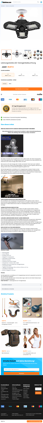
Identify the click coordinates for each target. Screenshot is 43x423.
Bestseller (25, 390)
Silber (10, 83)
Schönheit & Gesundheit (26, 395)
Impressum (3, 399)
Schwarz (5, 83)
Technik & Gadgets (25, 392)
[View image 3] (27, 55)
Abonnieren (21, 373)
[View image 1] (6, 55)
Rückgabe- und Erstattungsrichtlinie (16, 394)
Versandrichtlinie (16, 391)
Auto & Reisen (26, 397)
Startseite (3, 6)
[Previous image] (2, 28)
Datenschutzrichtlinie (16, 396)
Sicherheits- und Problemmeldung (5, 396)
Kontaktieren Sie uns (4, 392)
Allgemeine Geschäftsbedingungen (16, 389)
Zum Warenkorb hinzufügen (22, 89)
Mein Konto (3, 387)
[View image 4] (38, 55)
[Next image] (41, 28)
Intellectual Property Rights (15, 398)
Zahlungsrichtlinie (5, 394)
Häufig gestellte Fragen (4, 389)
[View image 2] (17, 55)
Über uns (14, 387)
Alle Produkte (26, 388)
